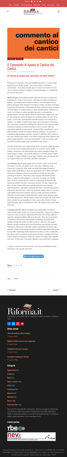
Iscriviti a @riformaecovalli (34, 256)
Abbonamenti (37, 5)
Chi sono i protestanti (26, 5)
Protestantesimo (12, 405)
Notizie (9, 401)
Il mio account (50, 5)
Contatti (44, 5)
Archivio (9, 374)
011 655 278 (51, 450)
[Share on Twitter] (16, 265)
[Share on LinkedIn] (18, 265)
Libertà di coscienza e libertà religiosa (18, 333)
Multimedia (10, 397)
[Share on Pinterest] (21, 265)
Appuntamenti (11, 370)
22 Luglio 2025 (11, 71)
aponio (16, 278)
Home (10, 5)
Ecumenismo (11, 389)
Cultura (9, 385)
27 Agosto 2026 (12, 336)
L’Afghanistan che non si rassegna (17, 349)
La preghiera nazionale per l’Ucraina (18, 357)
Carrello (57, 5)
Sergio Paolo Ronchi (28, 71)
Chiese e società (12, 382)
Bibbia (9, 378)
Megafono (10, 393)
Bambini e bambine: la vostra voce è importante (21, 341)
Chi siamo (16, 5)
